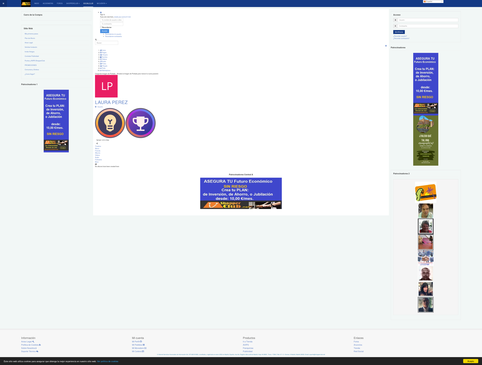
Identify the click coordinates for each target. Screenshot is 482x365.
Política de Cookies (30, 344)
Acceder (104, 31)
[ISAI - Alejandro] (426, 226)
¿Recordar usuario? (400, 36)
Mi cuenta (101, 3)
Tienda (357, 348)
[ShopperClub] (26, 3)
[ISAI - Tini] (426, 289)
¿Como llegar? (30, 74)
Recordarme (106, 27)
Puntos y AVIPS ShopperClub (35, 61)
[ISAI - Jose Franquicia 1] (426, 257)
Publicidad (247, 351)
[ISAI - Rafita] (426, 210)
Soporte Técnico (28, 351)
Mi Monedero (138, 348)
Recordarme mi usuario (113, 34)
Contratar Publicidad (32, 56)
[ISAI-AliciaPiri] (426, 242)
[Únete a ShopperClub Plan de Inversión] (241, 193)
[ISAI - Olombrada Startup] (425, 84)
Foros (60, 3)
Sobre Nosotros (28, 348)
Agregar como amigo (102, 140)
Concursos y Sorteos (32, 69)
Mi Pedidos (137, 344)
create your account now (122, 17)
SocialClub (88, 3)
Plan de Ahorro (30, 38)
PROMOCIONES (31, 65)
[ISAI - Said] (426, 273)
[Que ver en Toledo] (425, 140)
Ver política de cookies (107, 361)
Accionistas (48, 3)
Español (429, 1)
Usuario (100, 107)
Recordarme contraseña (113, 36)
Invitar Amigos (29, 51)
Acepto (470, 361)
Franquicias (248, 348)
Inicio (36, 3)
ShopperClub (72, 3)
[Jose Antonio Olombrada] (56, 121)
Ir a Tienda (247, 341)
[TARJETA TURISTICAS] (425, 192)
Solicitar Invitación (31, 47)
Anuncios (358, 344)
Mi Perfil (136, 341)
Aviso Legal (29, 42)
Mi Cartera (137, 351)
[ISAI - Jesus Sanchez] (426, 304)
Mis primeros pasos (31, 34)
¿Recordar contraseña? (401, 38)
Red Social (359, 351)
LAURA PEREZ (111, 102)
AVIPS (246, 344)
